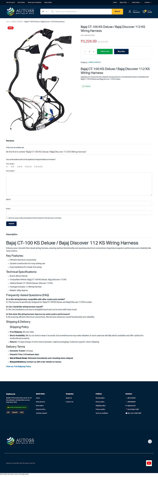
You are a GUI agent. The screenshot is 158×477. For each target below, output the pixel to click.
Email (8, 209)
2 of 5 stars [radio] (13, 166)
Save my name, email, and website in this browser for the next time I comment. (35, 218)
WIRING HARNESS (17, 21)
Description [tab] (11, 234)
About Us (69, 398)
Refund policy (100, 398)
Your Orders (21, 2)
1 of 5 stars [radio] (7, 166)
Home (115, 2)
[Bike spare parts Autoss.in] (21, 11)
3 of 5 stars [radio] (20, 166)
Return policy (100, 402)
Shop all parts (40, 402)
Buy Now (121, 51)
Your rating (10, 164)
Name (8, 199)
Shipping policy (101, 405)
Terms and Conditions (34, 2)
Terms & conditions (102, 413)
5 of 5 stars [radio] (38, 166)
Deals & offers (40, 409)
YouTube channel (41, 413)
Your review (10, 171)
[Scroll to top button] (153, 472)
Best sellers (40, 405)
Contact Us (69, 402)
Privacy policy (100, 409)
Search (117, 11)
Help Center (48, 2)
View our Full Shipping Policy (18, 366)
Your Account (10, 2)
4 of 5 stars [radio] (28, 166)
